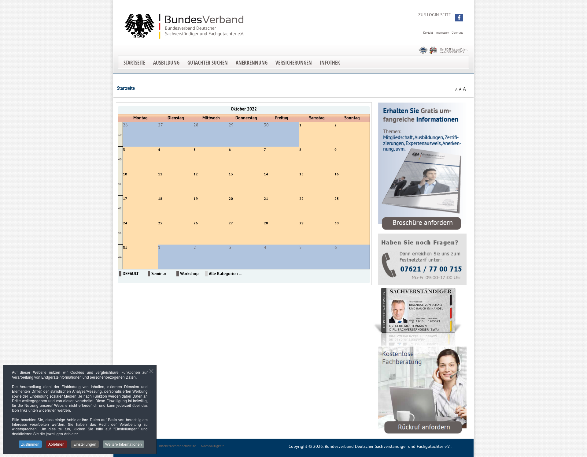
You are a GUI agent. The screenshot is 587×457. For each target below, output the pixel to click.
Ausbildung (166, 62)
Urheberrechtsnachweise (176, 446)
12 (196, 174)
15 (301, 174)
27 (231, 223)
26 (196, 223)
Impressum (442, 33)
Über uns (457, 33)
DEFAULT (131, 273)
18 (160, 198)
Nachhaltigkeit (212, 446)
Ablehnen (56, 444)
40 (120, 159)
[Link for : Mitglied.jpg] (417, 317)
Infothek (330, 62)
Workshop (189, 273)
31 (125, 247)
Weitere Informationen (123, 444)
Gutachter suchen (207, 62)
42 (120, 208)
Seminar (158, 273)
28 (266, 223)
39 (120, 135)
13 (231, 174)
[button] (459, 17)
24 (125, 223)
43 (120, 233)
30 (336, 223)
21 (266, 198)
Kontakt (428, 33)
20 (231, 198)
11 (160, 174)
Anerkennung (252, 62)
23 (336, 198)
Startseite (134, 62)
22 (301, 198)
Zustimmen (30, 444)
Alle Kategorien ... (225, 273)
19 (196, 198)
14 (266, 174)
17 (125, 198)
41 (120, 184)
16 (336, 174)
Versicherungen (293, 62)
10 (125, 174)
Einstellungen (84, 444)
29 (301, 223)
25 (160, 223)
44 (120, 257)
